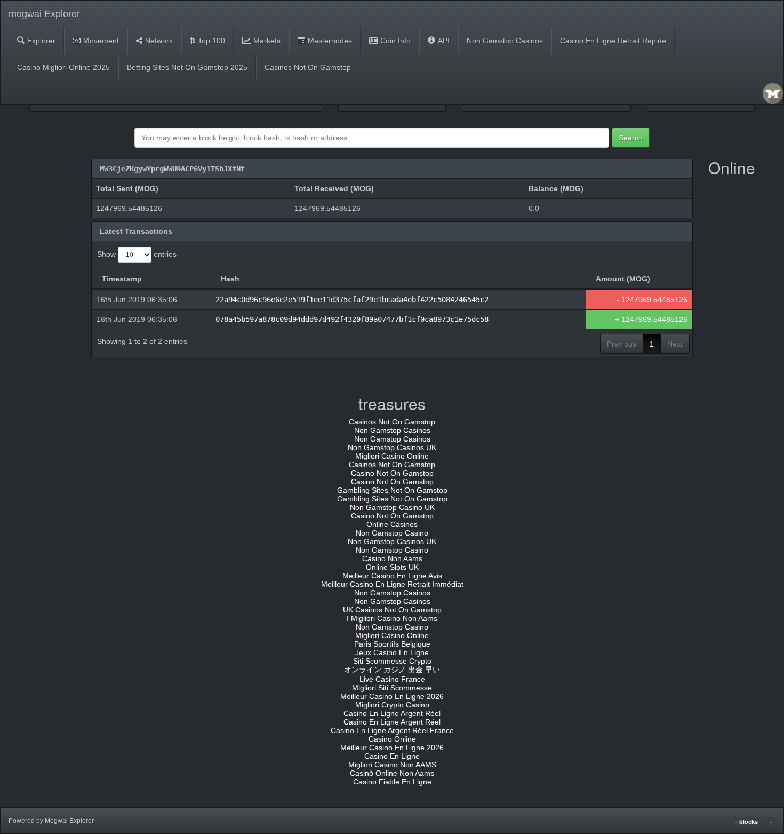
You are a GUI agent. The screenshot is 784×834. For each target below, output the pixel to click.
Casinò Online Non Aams (392, 773)
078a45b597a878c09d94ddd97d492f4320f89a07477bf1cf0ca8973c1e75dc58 (352, 319)
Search (631, 137)
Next (675, 344)
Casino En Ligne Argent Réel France (392, 730)
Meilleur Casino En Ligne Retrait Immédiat (392, 584)
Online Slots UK (392, 567)
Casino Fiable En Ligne (392, 781)
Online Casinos (392, 524)
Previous (621, 344)
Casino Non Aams (392, 558)
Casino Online (392, 739)
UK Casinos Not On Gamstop (392, 609)
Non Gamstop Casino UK (392, 507)
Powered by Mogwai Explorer (51, 820)
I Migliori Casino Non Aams (392, 618)
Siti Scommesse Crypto (392, 661)
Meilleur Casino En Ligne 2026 (392, 696)
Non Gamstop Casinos (505, 40)
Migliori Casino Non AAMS (392, 764)
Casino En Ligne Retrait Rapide (613, 40)
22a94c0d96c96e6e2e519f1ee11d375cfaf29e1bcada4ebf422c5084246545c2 (352, 299)
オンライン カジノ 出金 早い (392, 669)
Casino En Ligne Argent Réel (392, 713)
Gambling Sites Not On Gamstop (392, 490)
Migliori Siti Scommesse (392, 687)
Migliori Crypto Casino (392, 705)
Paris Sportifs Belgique (392, 644)
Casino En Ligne (392, 756)
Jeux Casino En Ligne (392, 652)
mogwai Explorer (44, 14)
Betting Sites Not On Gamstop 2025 (187, 67)
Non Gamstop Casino (392, 533)
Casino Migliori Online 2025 (63, 67)
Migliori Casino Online (392, 456)
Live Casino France (392, 679)
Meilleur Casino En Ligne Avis (392, 575)
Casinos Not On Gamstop (308, 67)
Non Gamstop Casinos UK (392, 447)
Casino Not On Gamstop (392, 473)
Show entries (137, 254)
